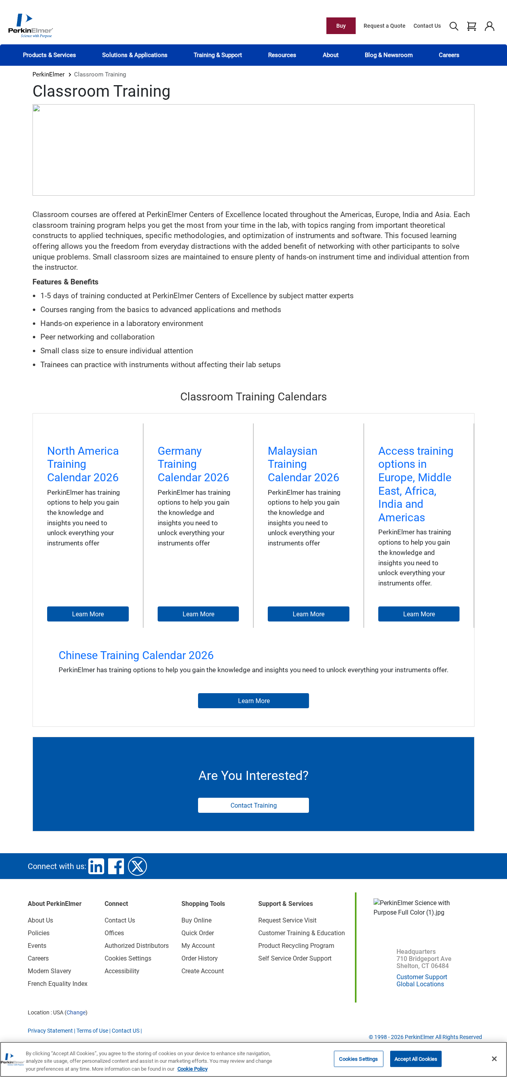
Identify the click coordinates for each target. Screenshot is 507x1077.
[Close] (494, 1058)
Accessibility (122, 971)
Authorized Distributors (137, 945)
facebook (116, 866)
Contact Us (427, 26)
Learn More (88, 614)
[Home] (30, 25)
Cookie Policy (192, 1069)
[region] (253, 1059)
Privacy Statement (50, 1030)
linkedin (96, 866)
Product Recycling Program (296, 945)
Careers (449, 55)
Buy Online (196, 920)
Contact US (125, 1030)
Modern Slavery (49, 971)
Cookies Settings (358, 1059)
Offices (114, 933)
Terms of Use (92, 1030)
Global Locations (420, 984)
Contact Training (254, 805)
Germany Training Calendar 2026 (193, 464)
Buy (341, 26)
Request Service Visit (287, 920)
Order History (199, 958)
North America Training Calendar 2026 (83, 464)
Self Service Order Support (295, 958)
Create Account (202, 971)
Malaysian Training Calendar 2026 (303, 464)
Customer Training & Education (301, 933)
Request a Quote (385, 26)
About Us (40, 920)
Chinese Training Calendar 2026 (136, 655)
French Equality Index (58, 983)
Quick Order (197, 933)
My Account (198, 945)
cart (472, 25)
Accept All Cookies (416, 1059)
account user (489, 25)
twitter (137, 866)
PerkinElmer (48, 74)
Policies (39, 933)
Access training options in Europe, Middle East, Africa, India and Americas (416, 484)
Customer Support (421, 977)
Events (37, 945)
